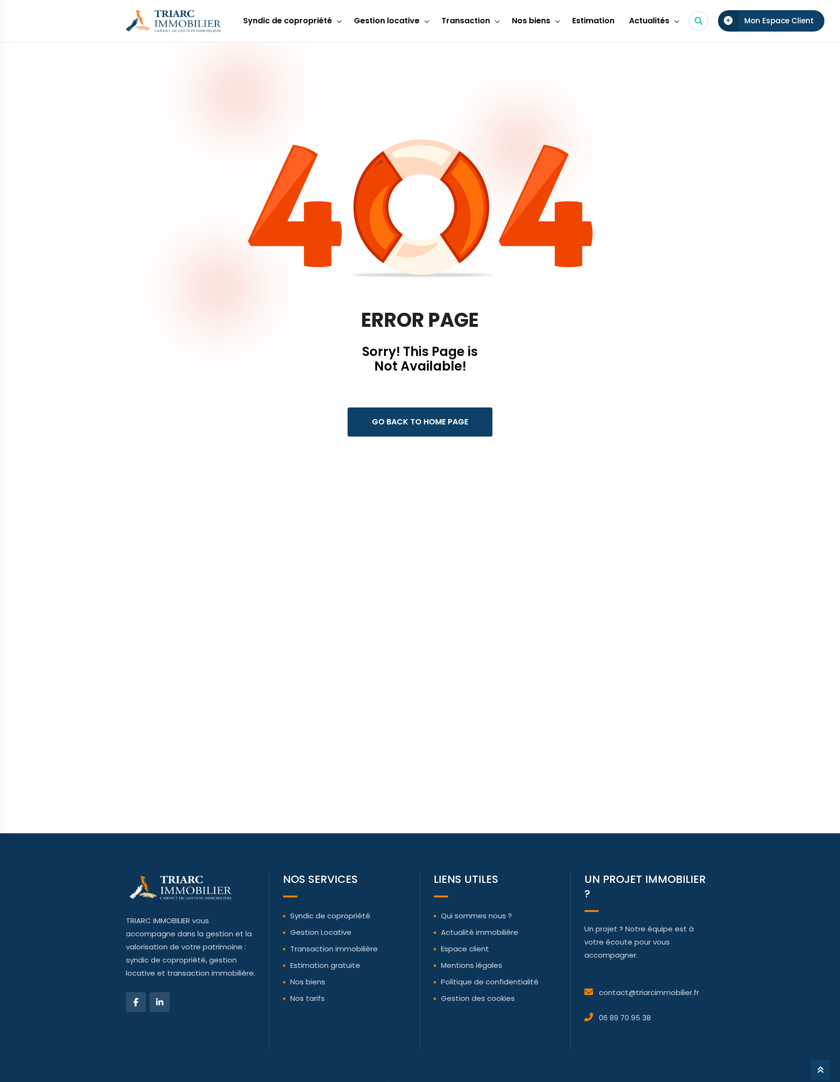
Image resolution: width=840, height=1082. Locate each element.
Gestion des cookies (478, 998)
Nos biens (531, 20)
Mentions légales (471, 965)
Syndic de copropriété (287, 20)
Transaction (465, 20)
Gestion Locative (320, 932)
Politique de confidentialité (490, 982)
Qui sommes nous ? (476, 916)
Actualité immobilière (479, 932)
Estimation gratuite (325, 965)
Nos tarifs (307, 998)
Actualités (649, 20)
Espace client (465, 949)
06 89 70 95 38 (625, 1018)
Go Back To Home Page (420, 421)
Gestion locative (387, 20)
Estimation (593, 20)
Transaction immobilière (334, 949)
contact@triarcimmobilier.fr (649, 992)
